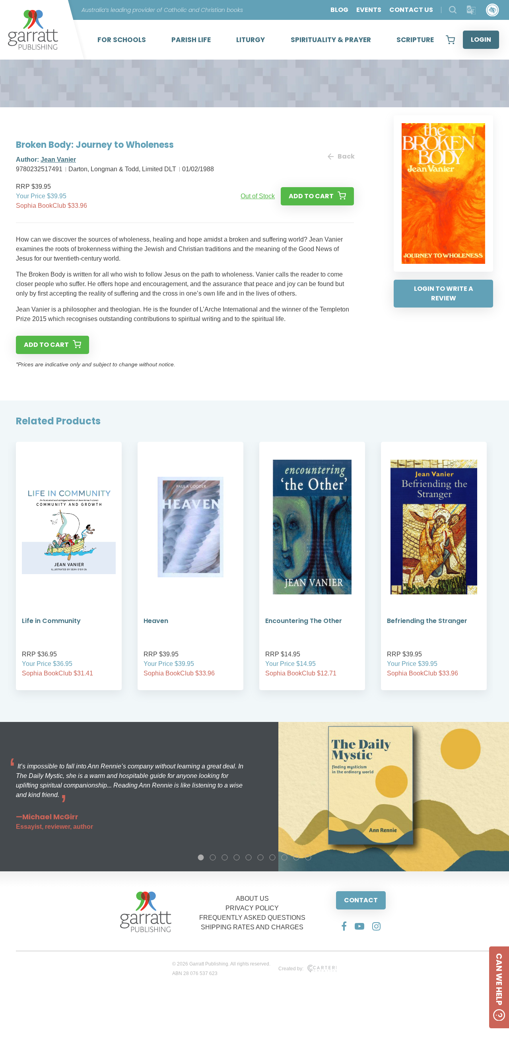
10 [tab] (308, 857)
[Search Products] (453, 10)
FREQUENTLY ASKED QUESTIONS (252, 917)
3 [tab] (225, 857)
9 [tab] (296, 857)
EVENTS (368, 9)
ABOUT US (252, 898)
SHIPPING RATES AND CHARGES (252, 927)
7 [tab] (272, 857)
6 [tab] (260, 857)
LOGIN (481, 39)
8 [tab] (284, 857)
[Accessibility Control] (492, 10)
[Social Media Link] (344, 926)
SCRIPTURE (415, 40)
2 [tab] (213, 857)
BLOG (339, 9)
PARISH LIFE (191, 40)
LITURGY (250, 40)
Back (346, 156)
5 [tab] (249, 857)
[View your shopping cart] (450, 39)
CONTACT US (411, 9)
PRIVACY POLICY (252, 908)
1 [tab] (201, 857)
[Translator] (471, 10)
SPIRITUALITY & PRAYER (331, 40)
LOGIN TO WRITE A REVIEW (443, 293)
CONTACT (361, 900)
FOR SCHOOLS (121, 40)
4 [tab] (237, 857)
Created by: (290, 968)
